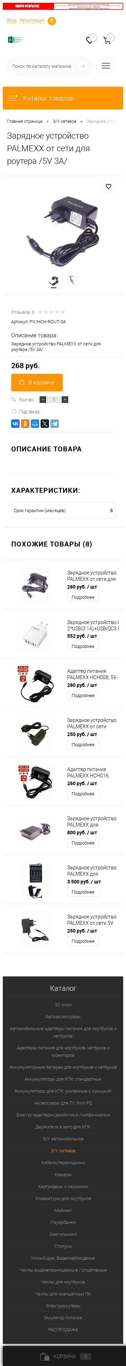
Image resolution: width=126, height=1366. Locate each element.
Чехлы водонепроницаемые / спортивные (63, 1270)
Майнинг (63, 1210)
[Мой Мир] (35, 423)
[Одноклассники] (25, 423)
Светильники (63, 1234)
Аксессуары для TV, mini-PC (63, 1103)
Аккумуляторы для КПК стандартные (63, 1079)
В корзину (41, 382)
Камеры (63, 1174)
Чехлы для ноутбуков (63, 1282)
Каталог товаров (47, 98)
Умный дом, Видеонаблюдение (63, 1258)
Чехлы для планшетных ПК (63, 1294)
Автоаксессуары (63, 1016)
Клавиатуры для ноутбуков (63, 1198)
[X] (45, 423)
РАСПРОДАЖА (63, 1329)
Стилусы (63, 1246)
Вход (11, 20)
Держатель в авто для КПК (63, 1126)
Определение (52, 20)
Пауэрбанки (63, 1222)
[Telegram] (54, 423)
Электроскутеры (63, 1305)
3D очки (63, 1004)
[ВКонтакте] (15, 423)
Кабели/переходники (63, 1162)
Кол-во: (26, 399)
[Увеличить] (63, 232)
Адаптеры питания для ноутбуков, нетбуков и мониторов (63, 1051)
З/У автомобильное (63, 1138)
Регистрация (32, 20)
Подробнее (83, 597)
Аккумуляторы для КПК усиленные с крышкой (63, 1091)
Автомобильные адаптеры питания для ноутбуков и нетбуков (63, 1032)
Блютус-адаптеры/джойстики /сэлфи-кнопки (63, 1115)
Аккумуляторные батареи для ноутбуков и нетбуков (63, 1067)
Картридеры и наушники (63, 1186)
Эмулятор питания (63, 1317)
